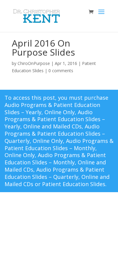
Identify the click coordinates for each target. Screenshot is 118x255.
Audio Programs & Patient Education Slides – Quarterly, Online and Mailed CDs (57, 177)
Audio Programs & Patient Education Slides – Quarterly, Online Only (55, 133)
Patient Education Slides (73, 184)
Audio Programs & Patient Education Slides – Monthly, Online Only (59, 148)
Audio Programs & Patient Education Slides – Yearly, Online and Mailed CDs (55, 119)
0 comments (60, 70)
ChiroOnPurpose (34, 63)
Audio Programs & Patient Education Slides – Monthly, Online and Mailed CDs (55, 162)
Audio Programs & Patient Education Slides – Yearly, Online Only (52, 108)
